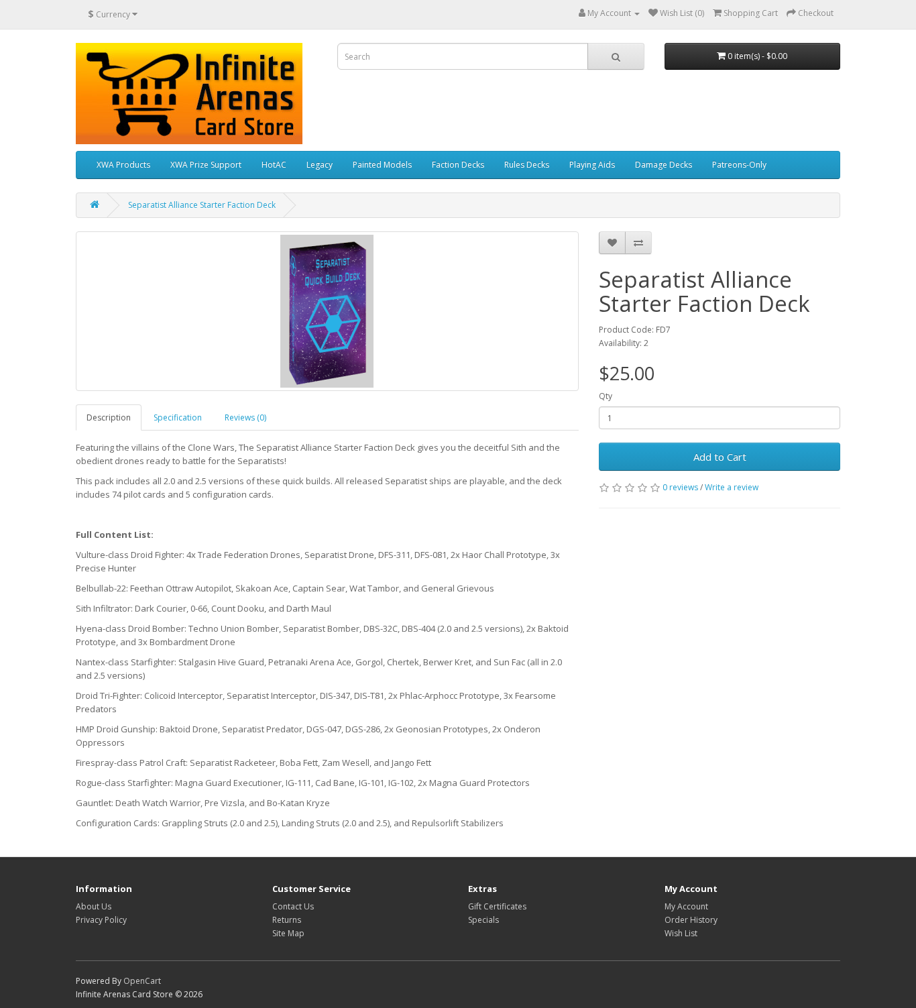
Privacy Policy (101, 920)
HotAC (274, 164)
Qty (605, 396)
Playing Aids (592, 164)
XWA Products (123, 164)
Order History (691, 920)
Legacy (319, 164)
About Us (93, 906)
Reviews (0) (245, 417)
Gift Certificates (497, 906)
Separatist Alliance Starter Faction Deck (202, 205)
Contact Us (293, 906)
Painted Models (382, 164)
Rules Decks (526, 164)
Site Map (288, 933)
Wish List (681, 933)
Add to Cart (719, 456)
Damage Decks (663, 164)
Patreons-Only (739, 164)
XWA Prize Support (205, 164)
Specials (483, 920)
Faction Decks (458, 164)
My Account (686, 906)
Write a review (731, 487)
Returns (286, 920)
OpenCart (142, 981)
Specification (178, 417)
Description (109, 417)
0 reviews (680, 487)
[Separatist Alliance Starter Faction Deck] (327, 311)
